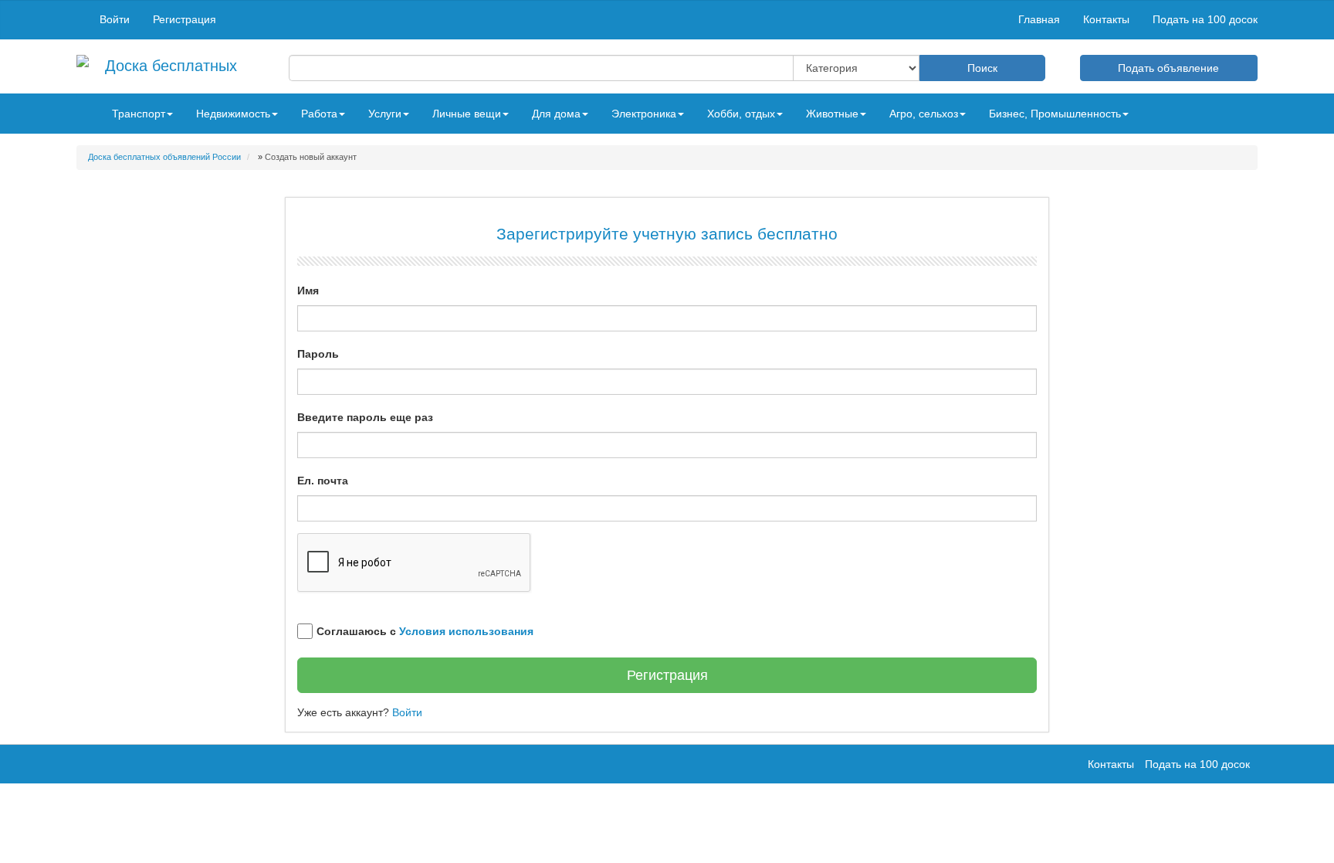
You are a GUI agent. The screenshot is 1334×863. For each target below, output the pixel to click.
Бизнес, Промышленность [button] (1055, 113)
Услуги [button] (384, 113)
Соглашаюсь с (425, 631)
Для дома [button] (556, 113)
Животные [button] (832, 113)
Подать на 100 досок (1205, 19)
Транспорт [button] (138, 113)
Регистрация (184, 19)
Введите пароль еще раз (365, 417)
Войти (115, 19)
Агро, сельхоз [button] (923, 113)
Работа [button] (319, 113)
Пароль (318, 354)
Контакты (1106, 19)
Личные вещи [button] (466, 113)
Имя (308, 290)
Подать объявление (1168, 68)
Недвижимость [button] (233, 113)
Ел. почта (322, 480)
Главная (1039, 19)
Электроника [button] (643, 113)
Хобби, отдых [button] (741, 113)
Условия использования (466, 631)
